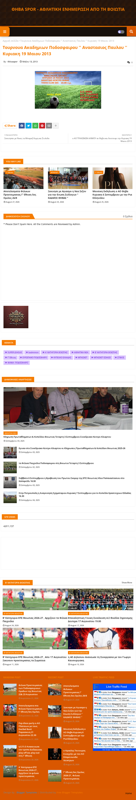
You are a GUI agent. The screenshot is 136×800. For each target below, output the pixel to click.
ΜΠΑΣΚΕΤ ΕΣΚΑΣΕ (102, 357)
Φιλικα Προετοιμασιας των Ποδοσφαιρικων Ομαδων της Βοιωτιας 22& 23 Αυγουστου (30, 690)
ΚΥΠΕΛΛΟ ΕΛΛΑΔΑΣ (62, 357)
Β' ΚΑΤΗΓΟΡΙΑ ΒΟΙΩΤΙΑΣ (106, 352)
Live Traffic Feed (116, 686)
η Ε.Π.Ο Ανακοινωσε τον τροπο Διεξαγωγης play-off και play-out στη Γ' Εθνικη (30, 751)
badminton (33, 352)
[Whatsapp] (35, 125)
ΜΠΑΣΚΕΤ (82, 357)
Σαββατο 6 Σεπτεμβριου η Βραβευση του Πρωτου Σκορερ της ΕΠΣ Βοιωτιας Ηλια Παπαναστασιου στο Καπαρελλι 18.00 (71, 480)
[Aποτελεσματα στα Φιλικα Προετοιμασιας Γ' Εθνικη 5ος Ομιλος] (10, 710)
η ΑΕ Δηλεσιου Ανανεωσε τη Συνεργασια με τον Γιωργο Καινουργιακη (99, 658)
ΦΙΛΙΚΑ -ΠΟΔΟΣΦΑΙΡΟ (18, 362)
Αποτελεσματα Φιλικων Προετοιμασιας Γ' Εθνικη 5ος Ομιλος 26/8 (19, 194)
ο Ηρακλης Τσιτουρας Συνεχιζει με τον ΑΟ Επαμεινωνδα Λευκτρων (74, 755)
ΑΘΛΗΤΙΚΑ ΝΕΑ (81, 352)
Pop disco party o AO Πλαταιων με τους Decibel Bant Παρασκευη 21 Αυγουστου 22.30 (29, 729)
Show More (127, 582)
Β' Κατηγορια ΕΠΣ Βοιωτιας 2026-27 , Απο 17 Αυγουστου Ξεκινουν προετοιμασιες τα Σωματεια (35, 658)
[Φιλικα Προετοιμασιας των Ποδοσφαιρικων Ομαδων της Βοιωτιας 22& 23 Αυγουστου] (10, 689)
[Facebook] (22, 125)
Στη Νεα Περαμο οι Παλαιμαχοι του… (114, 717)
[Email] (49, 125)
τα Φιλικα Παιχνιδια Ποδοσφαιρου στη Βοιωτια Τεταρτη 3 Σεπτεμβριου (56, 463)
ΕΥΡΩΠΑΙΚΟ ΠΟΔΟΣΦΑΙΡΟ (35, 357)
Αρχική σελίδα (10, 40)
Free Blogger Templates (70, 792)
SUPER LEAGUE (15, 352)
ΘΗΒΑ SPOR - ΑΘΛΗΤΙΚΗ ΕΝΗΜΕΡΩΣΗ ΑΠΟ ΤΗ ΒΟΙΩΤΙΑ (68, 9)
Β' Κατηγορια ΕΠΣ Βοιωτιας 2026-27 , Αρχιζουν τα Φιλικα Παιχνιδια (35, 619)
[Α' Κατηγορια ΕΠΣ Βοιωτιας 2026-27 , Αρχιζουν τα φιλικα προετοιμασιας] (10, 771)
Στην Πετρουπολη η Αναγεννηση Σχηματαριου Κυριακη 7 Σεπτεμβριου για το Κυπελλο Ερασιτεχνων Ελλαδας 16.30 (75, 494)
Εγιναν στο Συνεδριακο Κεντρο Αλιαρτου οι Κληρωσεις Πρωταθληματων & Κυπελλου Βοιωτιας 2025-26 (72, 448)
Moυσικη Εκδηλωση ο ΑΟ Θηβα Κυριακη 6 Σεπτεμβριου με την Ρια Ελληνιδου (112, 194)
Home (128, 793)
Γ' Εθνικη (12, 357)
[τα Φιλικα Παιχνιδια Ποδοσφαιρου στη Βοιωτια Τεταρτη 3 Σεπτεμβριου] (10, 467)
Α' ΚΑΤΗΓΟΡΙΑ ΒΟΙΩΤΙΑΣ (56, 352)
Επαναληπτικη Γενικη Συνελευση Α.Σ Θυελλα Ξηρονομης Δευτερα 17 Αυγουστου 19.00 (100, 619)
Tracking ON (126, 750)
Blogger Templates (27, 792)
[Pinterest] (42, 125)
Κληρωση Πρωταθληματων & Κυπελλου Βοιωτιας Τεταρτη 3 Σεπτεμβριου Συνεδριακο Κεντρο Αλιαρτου (57, 436)
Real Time (115, 750)
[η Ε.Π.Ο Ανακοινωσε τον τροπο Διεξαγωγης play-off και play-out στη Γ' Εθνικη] (10, 751)
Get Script (106, 750)
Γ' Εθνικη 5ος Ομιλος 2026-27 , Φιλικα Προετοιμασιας (73, 775)
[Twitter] (29, 125)
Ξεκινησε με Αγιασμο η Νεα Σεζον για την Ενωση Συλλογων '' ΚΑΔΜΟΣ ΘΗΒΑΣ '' (67, 194)
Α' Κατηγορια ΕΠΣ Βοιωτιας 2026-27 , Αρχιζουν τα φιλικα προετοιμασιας (29, 772)
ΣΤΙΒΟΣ (120, 357)
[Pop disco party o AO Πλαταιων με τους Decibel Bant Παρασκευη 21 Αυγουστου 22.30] (10, 727)
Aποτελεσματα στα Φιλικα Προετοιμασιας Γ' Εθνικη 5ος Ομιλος (30, 708)
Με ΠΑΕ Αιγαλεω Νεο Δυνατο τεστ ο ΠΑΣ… (114, 740)
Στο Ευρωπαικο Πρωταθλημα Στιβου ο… (112, 746)
